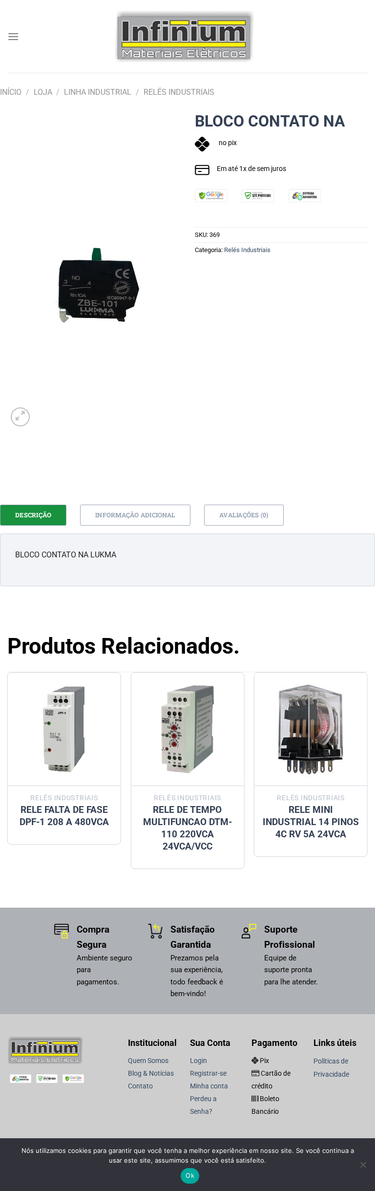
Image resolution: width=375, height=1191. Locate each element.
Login (198, 1061)
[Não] (363, 1167)
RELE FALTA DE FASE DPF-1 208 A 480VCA (64, 816)
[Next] (367, 774)
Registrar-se (208, 1073)
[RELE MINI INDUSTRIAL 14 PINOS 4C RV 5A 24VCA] (310, 729)
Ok (190, 1175)
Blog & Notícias (151, 1073)
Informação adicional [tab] (135, 515)
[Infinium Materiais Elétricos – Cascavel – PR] (187, 36)
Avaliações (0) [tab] (244, 515)
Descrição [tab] (33, 515)
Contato (140, 1086)
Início (10, 92)
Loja (43, 92)
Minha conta (209, 1086)
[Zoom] (20, 416)
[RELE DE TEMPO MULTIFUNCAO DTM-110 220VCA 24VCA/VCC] (187, 729)
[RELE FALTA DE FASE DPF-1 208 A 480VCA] (64, 729)
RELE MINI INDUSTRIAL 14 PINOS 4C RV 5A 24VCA (311, 822)
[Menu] (13, 36)
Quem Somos (148, 1061)
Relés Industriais (179, 92)
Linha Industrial (97, 92)
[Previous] (7, 774)
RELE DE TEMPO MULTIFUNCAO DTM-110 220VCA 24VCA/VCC (187, 828)
